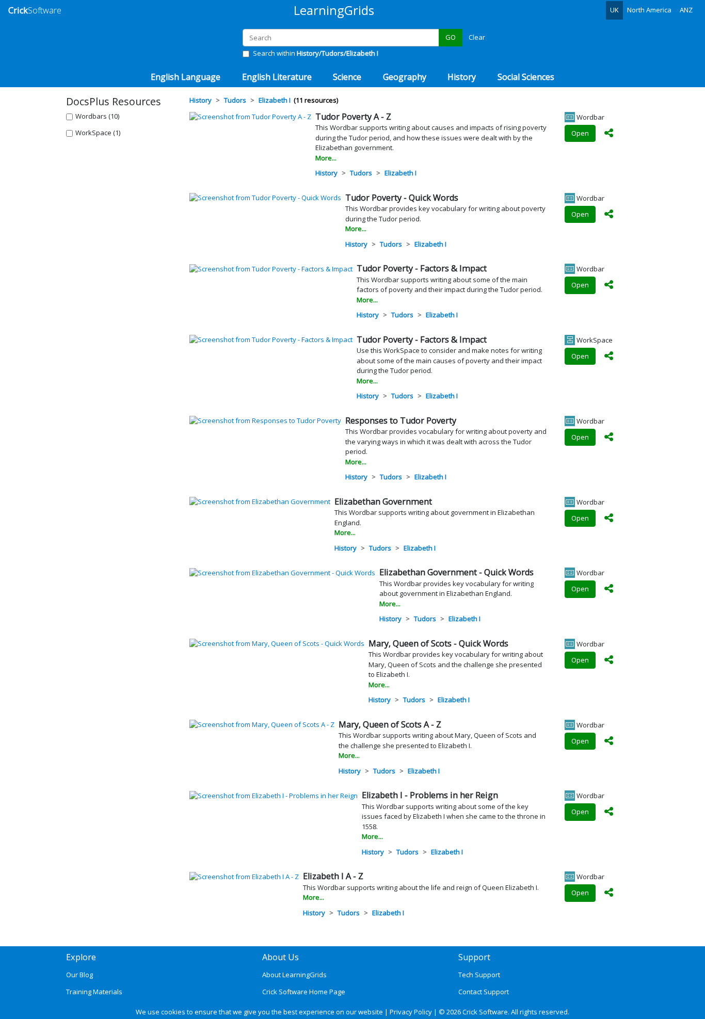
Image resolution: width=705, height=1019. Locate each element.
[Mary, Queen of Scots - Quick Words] (276, 643)
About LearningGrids (294, 974)
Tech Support (479, 974)
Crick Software (485, 1011)
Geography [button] (404, 77)
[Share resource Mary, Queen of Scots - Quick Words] (609, 660)
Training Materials (94, 991)
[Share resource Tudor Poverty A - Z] (609, 133)
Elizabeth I (400, 172)
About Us (280, 957)
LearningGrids (334, 10)
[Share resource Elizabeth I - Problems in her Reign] (609, 812)
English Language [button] (185, 77)
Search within (315, 53)
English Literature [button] (277, 77)
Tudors (361, 172)
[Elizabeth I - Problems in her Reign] (273, 795)
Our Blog (79, 974)
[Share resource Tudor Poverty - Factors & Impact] (609, 285)
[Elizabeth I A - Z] (244, 876)
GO (450, 37)
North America (649, 9)
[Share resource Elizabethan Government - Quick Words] (609, 589)
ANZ (686, 9)
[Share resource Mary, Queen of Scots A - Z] (609, 741)
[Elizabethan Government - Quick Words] (282, 572)
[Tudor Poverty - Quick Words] (265, 197)
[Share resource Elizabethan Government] (609, 518)
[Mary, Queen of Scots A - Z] (261, 724)
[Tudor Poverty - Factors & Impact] (270, 268)
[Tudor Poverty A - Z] (250, 116)
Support (474, 957)
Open (580, 133)
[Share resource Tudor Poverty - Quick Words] (609, 214)
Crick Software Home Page (303, 991)
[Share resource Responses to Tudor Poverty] (609, 437)
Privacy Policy (411, 1011)
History (326, 172)
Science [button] (347, 77)
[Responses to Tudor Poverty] (265, 420)
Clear (477, 37)
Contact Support (483, 991)
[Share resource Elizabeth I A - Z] (609, 893)
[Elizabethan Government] (259, 501)
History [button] (461, 77)
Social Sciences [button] (526, 77)
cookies (173, 1011)
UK (614, 9)
